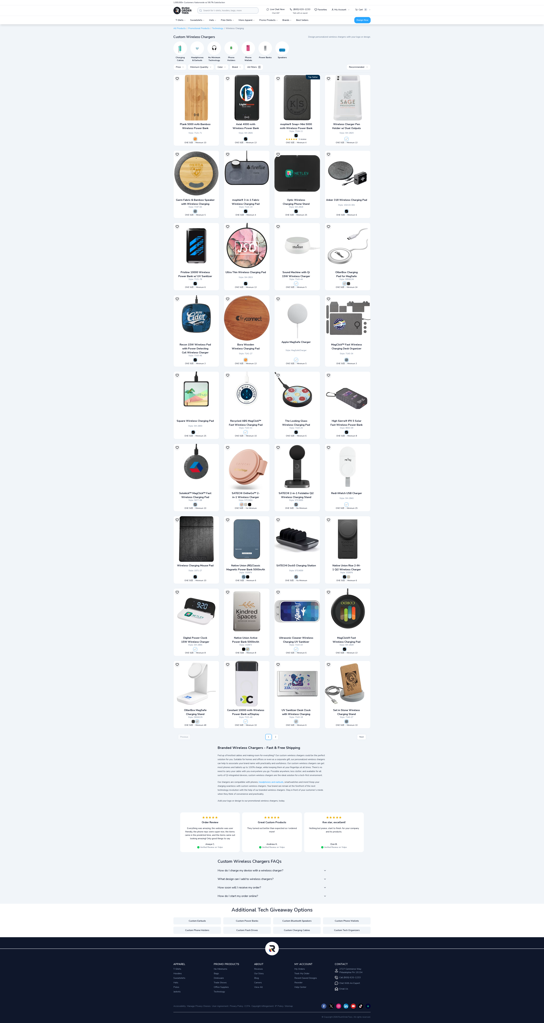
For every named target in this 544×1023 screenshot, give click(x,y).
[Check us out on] (345, 1006)
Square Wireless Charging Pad (195, 421)
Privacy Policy (236, 1006)
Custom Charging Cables (297, 930)
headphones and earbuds (271, 782)
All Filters (252, 67)
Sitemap (289, 1006)
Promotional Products (199, 28)
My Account (340, 9)
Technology (217, 28)
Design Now (362, 20)
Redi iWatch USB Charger (346, 493)
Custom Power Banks (247, 920)
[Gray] (195, 211)
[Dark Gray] (195, 504)
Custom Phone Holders (197, 930)
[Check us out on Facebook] (323, 1006)
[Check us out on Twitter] (331, 1006)
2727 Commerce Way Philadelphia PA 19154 (351, 970)
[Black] (245, 139)
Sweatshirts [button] (196, 20)
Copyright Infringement (262, 1006)
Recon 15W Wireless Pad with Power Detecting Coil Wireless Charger (195, 348)
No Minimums (220, 969)
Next (361, 737)
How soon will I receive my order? (239, 887)
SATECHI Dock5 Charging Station (296, 565)
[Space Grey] (296, 504)
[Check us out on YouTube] (353, 1006)
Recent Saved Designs (305, 978)
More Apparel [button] (245, 20)
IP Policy (279, 1006)
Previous (184, 737)
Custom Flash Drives (247, 930)
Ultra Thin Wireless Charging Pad (246, 272)
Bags (216, 973)
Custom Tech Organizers (347, 930)
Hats (175, 982)
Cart (362, 9)
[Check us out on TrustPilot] (368, 1006)
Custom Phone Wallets (347, 920)
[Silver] (296, 721)
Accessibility (179, 1006)
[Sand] (245, 504)
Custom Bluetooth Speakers (297, 920)
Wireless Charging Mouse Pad (195, 565)
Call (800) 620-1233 (350, 977)
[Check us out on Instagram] (338, 1006)
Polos (176, 987)
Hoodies (177, 973)
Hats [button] (211, 20)
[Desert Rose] (241, 504)
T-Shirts (177, 969)
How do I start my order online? (238, 896)
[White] (346, 139)
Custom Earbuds (197, 920)
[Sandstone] (348, 577)
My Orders (299, 969)
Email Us (343, 988)
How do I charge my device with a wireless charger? (250, 870)
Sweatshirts (179, 978)
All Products (179, 28)
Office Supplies (221, 987)
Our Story (259, 973)
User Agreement (220, 1006)
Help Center (300, 987)
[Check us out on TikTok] (360, 1006)
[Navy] (243, 577)
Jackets (177, 991)
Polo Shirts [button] (226, 20)
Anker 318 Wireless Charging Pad (346, 200)
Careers (258, 982)
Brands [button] (285, 20)
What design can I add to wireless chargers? (245, 879)
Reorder (298, 982)
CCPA (247, 1006)
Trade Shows (220, 982)
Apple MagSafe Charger (296, 342)
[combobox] (227, 10)
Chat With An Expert (349, 983)
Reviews (258, 969)
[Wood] (195, 139)
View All (258, 987)
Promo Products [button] (267, 20)
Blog (256, 978)
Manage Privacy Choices (199, 1006)
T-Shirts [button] (179, 20)
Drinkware (219, 978)
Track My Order (301, 973)
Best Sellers (302, 20)
